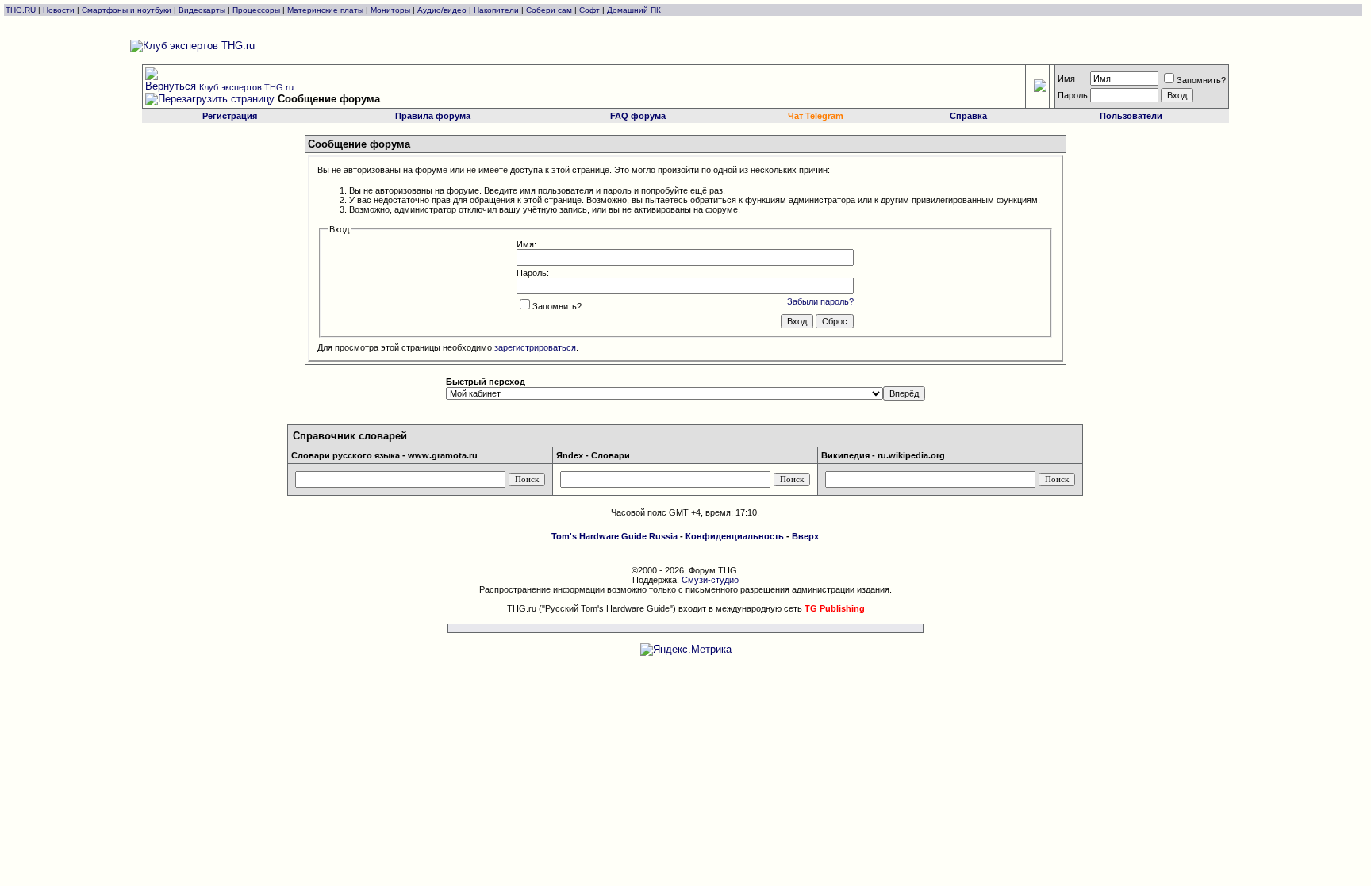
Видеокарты (202, 10)
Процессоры (256, 10)
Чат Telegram (815, 116)
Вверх (805, 536)
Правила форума (432, 116)
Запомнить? (1201, 80)
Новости (59, 10)
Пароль (1073, 95)
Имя (1066, 78)
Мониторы (390, 10)
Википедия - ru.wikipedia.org (883, 455)
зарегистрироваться (535, 347)
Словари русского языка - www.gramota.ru (384, 455)
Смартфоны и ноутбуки (126, 10)
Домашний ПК (634, 10)
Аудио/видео (442, 10)
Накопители (496, 10)
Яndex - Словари (593, 455)
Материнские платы (325, 10)
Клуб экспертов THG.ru (246, 87)
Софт (589, 10)
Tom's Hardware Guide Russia (614, 536)
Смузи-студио (710, 580)
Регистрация (229, 116)
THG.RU (22, 10)
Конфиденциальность (735, 536)
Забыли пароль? (820, 301)
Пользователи (1131, 116)
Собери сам (549, 10)
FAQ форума (638, 116)
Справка (968, 116)
